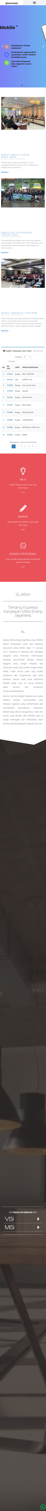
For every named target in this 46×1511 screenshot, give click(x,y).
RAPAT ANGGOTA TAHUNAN (19, 313)
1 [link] (13, 446)
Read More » (5, 172)
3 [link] (21, 446)
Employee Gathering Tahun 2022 (16, 233)
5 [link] (28, 446)
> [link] (36, 446)
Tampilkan (18, 357)
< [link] (9, 446)
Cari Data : (12, 361)
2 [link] (17, 446)
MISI (9, 1227)
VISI (9, 1219)
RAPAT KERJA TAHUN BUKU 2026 (15, 156)
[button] (34, 2)
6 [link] (32, 446)
